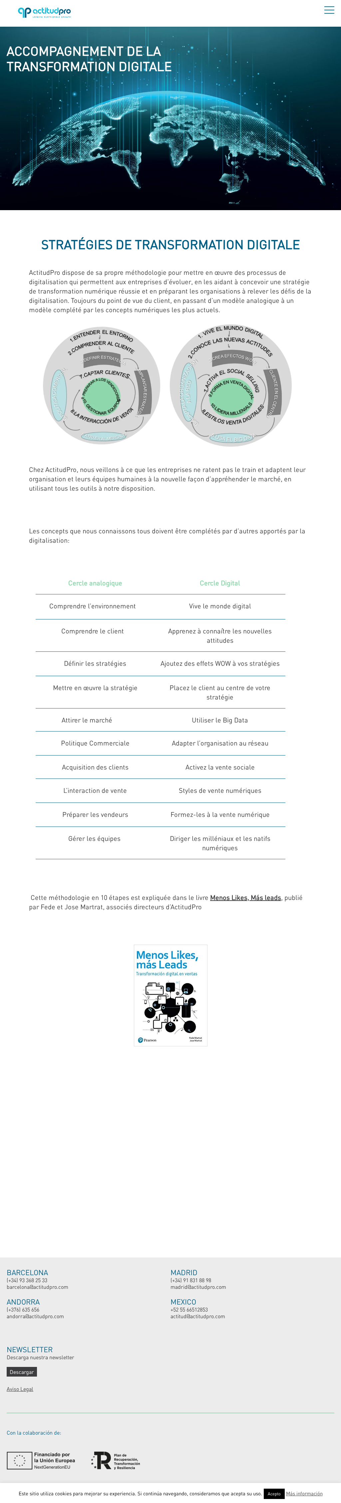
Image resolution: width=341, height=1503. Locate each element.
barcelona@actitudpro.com (37, 1287)
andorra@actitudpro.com (35, 1316)
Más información (304, 1493)
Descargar (22, 1372)
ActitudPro (46, 13)
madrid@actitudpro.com (198, 1287)
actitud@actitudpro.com (197, 1316)
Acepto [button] (274, 1493)
